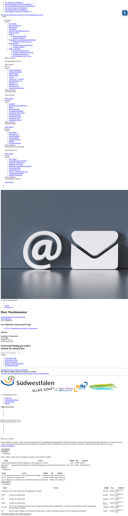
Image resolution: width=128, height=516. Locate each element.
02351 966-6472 (6, 319)
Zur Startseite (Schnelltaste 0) (14, 2)
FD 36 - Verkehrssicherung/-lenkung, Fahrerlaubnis (21, 328)
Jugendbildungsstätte (11, 365)
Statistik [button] (4, 467)
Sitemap (7, 403)
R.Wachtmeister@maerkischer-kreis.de (13, 317)
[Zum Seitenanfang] (1, 437)
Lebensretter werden (11, 360)
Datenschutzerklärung (12, 400)
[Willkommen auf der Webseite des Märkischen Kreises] (22, 15)
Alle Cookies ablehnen (8, 514)
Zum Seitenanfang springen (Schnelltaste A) (19, 4)
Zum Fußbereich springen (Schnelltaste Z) (18, 11)
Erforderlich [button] (5, 451)
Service (7, 66)
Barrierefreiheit (9, 402)
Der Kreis (8, 20)
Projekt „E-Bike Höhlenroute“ (14, 363)
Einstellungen (5, 449)
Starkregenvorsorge (11, 362)
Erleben (7, 155)
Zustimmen (6, 453)
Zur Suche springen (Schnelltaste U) (16, 8)
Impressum (8, 398)
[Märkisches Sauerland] (103, 391)
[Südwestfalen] (28, 391)
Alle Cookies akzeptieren (23, 514)
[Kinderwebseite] (64, 391)
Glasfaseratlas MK (10, 358)
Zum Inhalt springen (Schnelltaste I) (16, 9)
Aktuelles (8, 100)
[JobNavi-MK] (81, 391)
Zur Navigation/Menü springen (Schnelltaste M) (20, 6)
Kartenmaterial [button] (6, 482)
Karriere (7, 129)
